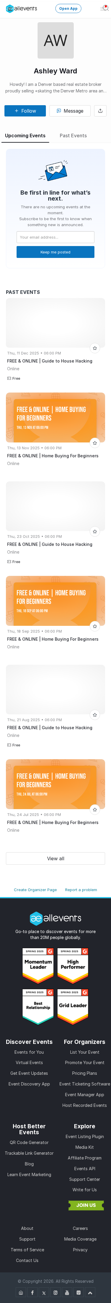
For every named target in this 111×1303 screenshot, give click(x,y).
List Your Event (84, 1052)
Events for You (29, 1052)
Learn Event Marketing (29, 1174)
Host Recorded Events (84, 1105)
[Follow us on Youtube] (67, 1292)
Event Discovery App (29, 1083)
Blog (29, 1163)
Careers (80, 1228)
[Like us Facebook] (32, 1292)
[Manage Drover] (10, 9)
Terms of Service (27, 1249)
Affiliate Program (85, 1157)
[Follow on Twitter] (44, 1292)
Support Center (84, 1179)
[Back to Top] (90, 1292)
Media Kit (84, 1147)
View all (55, 858)
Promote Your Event (84, 1062)
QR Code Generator (29, 1142)
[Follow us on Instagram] (55, 1292)
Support (27, 1238)
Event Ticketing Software (84, 1083)
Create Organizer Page (35, 889)
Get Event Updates (29, 1073)
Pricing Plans (84, 1073)
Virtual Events (29, 1062)
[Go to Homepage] (21, 1292)
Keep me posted (55, 252)
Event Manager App (84, 1094)
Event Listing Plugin (85, 1136)
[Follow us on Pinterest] (78, 1292)
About (27, 1228)
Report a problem (81, 889)
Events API (84, 1168)
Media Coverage (80, 1238)
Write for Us (85, 1189)
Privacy (80, 1249)
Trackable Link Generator (29, 1153)
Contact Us (27, 1260)
